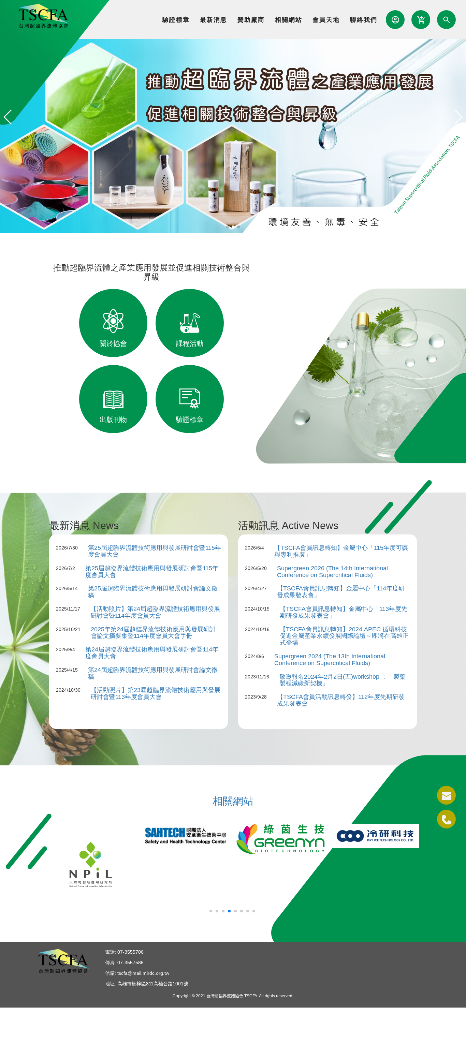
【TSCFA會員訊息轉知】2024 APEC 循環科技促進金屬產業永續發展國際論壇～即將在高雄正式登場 (344, 636)
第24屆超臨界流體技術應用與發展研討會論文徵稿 (153, 673)
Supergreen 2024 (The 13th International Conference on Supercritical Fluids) (329, 659)
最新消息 (213, 19)
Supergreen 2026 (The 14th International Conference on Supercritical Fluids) (332, 571)
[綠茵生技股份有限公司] (280, 838)
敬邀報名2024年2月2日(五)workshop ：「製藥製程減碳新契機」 (342, 680)
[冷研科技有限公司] (375, 835)
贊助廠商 (251, 19)
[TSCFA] (233, 135)
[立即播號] (446, 819)
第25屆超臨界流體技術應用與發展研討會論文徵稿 (153, 592)
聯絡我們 (363, 19)
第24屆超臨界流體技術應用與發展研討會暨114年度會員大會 (151, 653)
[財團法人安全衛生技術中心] (186, 834)
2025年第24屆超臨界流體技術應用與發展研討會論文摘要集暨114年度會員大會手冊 (153, 633)
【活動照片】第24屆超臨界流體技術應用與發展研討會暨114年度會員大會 (155, 612)
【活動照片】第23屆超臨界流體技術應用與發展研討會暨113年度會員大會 (155, 693)
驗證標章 (176, 19)
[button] (227, 226)
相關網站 (288, 19)
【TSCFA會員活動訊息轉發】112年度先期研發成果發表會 (341, 700)
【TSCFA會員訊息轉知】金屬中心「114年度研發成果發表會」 (341, 592)
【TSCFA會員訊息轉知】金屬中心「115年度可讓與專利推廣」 (341, 551)
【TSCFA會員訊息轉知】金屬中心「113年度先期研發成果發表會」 (343, 612)
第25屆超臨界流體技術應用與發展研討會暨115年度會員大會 (154, 551)
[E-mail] (446, 795)
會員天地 (326, 19)
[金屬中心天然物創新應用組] (91, 864)
